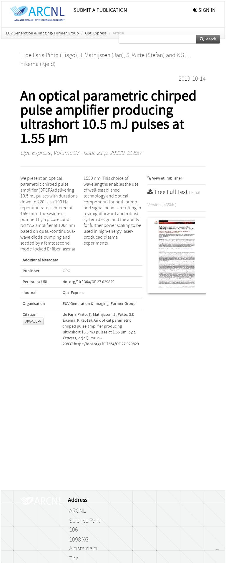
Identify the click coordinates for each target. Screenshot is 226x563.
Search (210, 39)
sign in (206, 10)
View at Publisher (166, 178)
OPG (66, 271)
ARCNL (77, 510)
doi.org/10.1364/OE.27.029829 (88, 282)
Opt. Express (96, 33)
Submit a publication (100, 10)
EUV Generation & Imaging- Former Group (42, 33)
